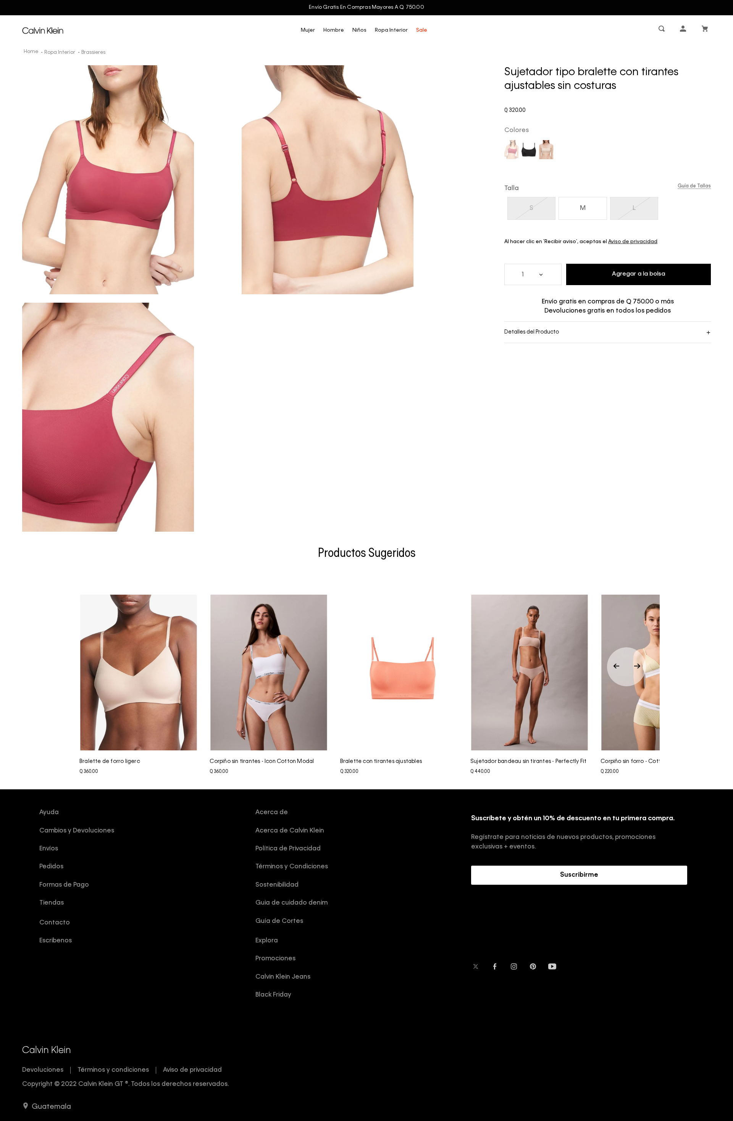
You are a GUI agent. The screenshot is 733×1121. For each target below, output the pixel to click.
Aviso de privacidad (632, 241)
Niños (359, 30)
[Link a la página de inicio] (31, 52)
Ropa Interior (391, 30)
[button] (662, 30)
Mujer (308, 30)
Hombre (333, 30)
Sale (421, 30)
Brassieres (93, 52)
